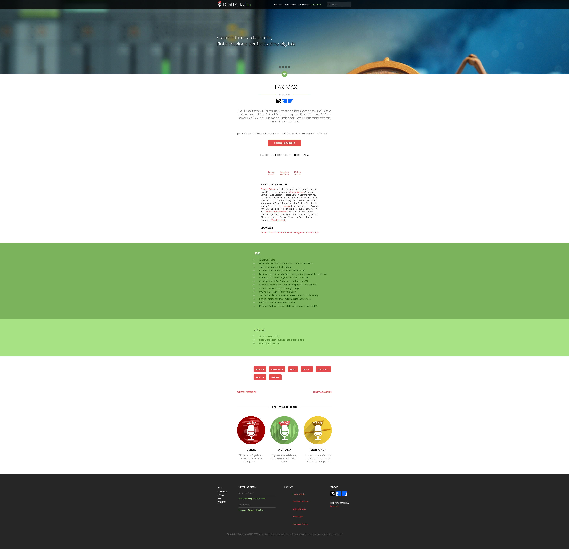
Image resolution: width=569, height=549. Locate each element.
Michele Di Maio (299, 509)
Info (276, 4)
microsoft (323, 369)
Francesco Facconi (300, 524)
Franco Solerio (299, 494)
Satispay (242, 510)
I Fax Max (284, 87)
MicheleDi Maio (297, 173)
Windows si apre (267, 259)
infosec (307, 369)
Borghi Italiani (278, 220)
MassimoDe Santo (284, 173)
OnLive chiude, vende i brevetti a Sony (277, 291)
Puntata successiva (322, 392)
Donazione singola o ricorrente (252, 498)
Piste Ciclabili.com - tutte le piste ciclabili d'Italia (281, 339)
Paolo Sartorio (297, 192)
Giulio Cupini (298, 516)
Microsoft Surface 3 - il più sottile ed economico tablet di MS (288, 306)
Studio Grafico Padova (277, 211)
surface (275, 377)
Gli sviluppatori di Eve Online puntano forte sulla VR (283, 281)
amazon (260, 369)
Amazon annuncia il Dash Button (275, 266)
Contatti (284, 4)
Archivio (306, 4)
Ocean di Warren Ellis (269, 336)
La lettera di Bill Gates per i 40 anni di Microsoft (282, 270)
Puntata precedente (246, 392)
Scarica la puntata (284, 142)
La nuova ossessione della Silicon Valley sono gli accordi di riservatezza (293, 274)
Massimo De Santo (301, 501)
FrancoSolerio (271, 173)
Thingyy (286, 206)
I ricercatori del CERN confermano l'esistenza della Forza (286, 263)
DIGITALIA (237, 4)
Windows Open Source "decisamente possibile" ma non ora (287, 284)
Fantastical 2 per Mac (269, 343)
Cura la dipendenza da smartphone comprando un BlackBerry (288, 295)
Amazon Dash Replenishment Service (277, 302)
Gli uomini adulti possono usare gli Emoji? (279, 288)
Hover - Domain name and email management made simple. (290, 232)
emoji (293, 369)
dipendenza (277, 369)
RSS (299, 4)
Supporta (316, 4)
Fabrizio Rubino (268, 189)
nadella (260, 377)
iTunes (293, 4)
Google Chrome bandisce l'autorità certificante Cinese (285, 298)
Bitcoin (251, 510)
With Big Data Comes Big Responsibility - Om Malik (283, 277)
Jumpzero (334, 506)
